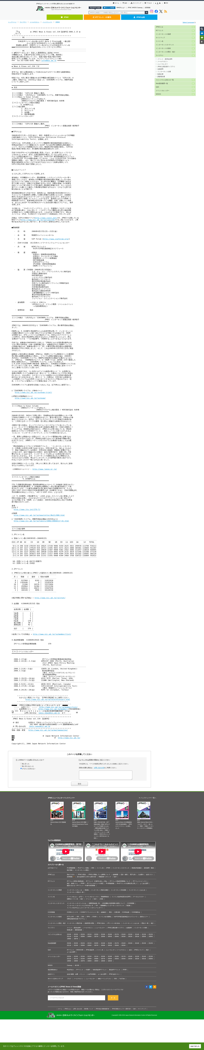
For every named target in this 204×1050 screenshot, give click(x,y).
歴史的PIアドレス (114, 970)
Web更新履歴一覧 (162, 83)
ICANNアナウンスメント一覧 (90, 912)
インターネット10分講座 (118, 890)
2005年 (110, 936)
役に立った (25, 764)
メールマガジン (34, 22)
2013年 (144, 934)
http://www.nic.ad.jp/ (69, 738)
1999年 (151, 936)
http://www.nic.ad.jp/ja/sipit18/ (38, 220)
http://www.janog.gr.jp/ (45, 469)
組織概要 (115, 874)
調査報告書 (161, 76)
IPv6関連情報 (71, 868)
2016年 (123, 934)
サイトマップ (137, 3)
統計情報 (69, 870)
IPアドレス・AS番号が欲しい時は (96, 881)
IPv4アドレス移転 (83, 868)
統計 (81, 899)
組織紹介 (104, 912)
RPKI (88, 916)
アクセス (149, 3)
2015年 (130, 934)
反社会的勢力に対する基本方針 (86, 877)
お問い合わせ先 (99, 768)
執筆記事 (160, 74)
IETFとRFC (70, 916)
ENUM (94, 916)
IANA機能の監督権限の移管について (113, 903)
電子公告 (133, 874)
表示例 (77, 965)
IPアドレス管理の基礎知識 (75, 881)
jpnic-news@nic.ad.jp (49, 713)
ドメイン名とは (72, 896)
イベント (88, 899)
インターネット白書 (164, 71)
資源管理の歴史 (89, 923)
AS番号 (88, 970)
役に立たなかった (28, 766)
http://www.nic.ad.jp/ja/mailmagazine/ (48, 730)
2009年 (83, 936)
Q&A (125, 3)
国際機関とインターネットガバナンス (112, 905)
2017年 (117, 934)
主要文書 (117, 912)
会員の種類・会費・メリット (76, 974)
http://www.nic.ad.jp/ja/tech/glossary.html (48, 699)
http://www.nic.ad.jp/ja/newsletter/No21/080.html (39, 515)
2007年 (96, 936)
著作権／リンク (88, 1008)
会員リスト (149, 874)
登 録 (113, 998)
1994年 (103, 961)
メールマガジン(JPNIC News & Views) (63, 987)
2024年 (69, 934)
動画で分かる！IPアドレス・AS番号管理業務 (81, 885)
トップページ (12, 22)
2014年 (137, 934)
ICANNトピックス (72, 912)
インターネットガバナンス (165, 45)
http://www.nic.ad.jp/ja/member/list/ (52, 634)
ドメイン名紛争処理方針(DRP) (121, 896)
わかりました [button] (195, 1046)
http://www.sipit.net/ (46, 218)
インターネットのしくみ (74, 890)
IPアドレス (159, 30)
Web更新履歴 (52, 943)
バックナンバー (47, 22)
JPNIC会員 (140, 17)
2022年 (83, 934)
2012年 (151, 934)
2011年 (69, 936)
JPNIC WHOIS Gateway (135, 7)
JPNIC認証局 (90, 950)
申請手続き (70, 970)
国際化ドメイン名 (72, 899)
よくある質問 (144, 883)
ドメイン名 (159, 41)
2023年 (76, 934)
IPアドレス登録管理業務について (120, 881)
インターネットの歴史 (82, 870)
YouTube (122, 978)
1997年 (76, 939)
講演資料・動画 (149, 868)
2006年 (57, 22)
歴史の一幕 (145, 923)
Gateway (69, 965)
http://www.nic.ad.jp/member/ (53, 709)
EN (167, 3)
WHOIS (158, 94)
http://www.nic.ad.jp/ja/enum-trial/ (33, 392)
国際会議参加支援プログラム (76, 919)
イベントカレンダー (162, 90)
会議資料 (160, 69)
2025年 (69, 956)
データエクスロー (138, 896)
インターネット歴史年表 (74, 923)
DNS (92, 868)
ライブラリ (23, 22)
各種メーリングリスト (105, 978)
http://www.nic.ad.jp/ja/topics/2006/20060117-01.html (41, 521)
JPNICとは (159, 27)
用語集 (87, 890)
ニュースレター (162, 64)
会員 (130, 950)
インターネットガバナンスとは (76, 903)
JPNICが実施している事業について (99, 874)
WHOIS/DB (79, 950)
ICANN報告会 (136, 912)
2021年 (89, 934)
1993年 (110, 961)
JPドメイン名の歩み (113, 923)
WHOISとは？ (121, 7)
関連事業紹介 (105, 896)
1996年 (89, 961)
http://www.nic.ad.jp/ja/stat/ (50, 598)
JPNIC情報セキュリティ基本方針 (121, 1008)
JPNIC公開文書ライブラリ (166, 66)
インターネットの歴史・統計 (165, 52)
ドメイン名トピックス (92, 896)
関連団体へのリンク (105, 877)
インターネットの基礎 (163, 34)
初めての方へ (71, 874)
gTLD (80, 896)
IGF (97, 905)
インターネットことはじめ (137, 890)
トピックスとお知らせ (55, 934)
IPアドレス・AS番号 (103, 17)
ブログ (69, 978)
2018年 (110, 934)
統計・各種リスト (72, 883)
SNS (115, 978)
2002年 (130, 936)
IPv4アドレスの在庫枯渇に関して (127, 883)
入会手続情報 (91, 974)
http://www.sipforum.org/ (56, 239)
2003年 (123, 936)
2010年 (76, 936)
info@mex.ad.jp (48, 61)
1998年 (69, 939)
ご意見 (101, 899)
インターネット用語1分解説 (99, 890)
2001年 (137, 936)
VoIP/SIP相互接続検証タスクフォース (125, 916)
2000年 (144, 936)
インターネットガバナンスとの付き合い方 (80, 905)
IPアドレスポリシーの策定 (95, 883)
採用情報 (147, 7)
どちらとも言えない (28, 768)
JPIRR (108, 868)
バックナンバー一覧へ (148, 798)
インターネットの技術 (163, 48)
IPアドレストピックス (140, 881)
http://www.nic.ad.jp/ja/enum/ (30, 398)
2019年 (103, 934)
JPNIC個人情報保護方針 (102, 1008)
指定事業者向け (52, 970)
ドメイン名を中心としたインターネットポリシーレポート (85, 908)
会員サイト (51, 974)
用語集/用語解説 (137, 868)
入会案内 (141, 874)
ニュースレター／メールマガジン (116, 950)
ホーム (117, 3)
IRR (78, 916)
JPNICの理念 (82, 874)
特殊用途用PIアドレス (100, 970)
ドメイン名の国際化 (105, 916)
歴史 (110, 912)
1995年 (96, 961)
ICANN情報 (130, 903)
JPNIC (66, 17)
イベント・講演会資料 (164, 59)
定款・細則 (124, 874)
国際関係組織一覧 (94, 903)
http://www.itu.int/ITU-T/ (27, 509)
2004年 (117, 936)
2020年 (96, 934)
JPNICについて (139, 950)
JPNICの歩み (101, 923)
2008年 (89, 936)
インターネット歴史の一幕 (75, 892)
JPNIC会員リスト (114, 974)
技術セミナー (144, 916)
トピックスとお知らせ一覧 (165, 80)
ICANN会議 (125, 912)
